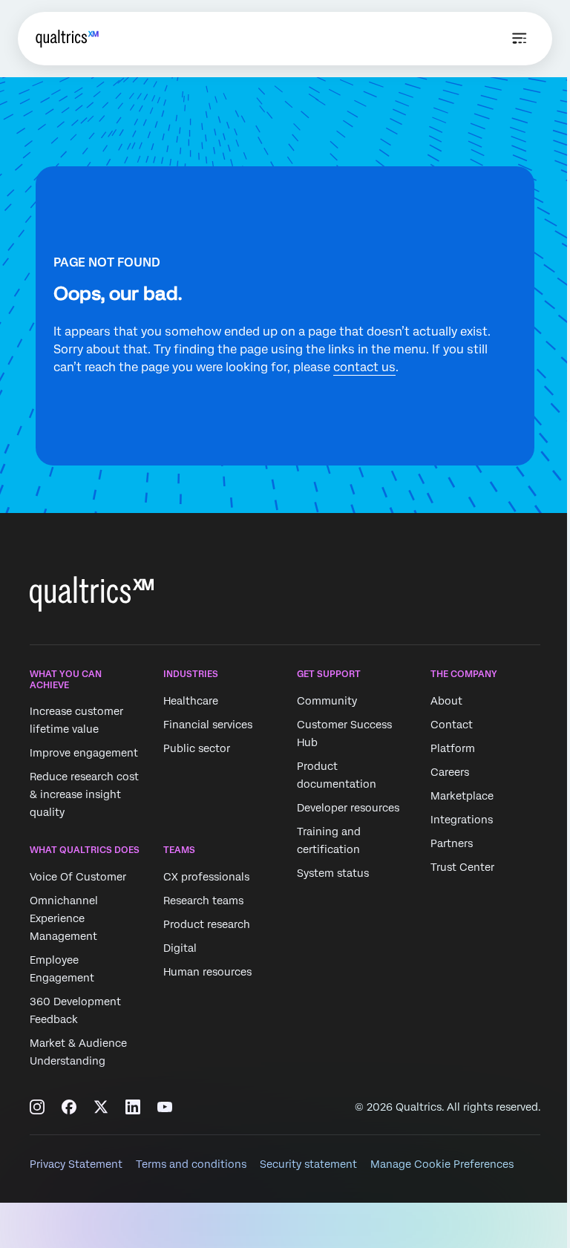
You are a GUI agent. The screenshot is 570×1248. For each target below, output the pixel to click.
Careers (449, 772)
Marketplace (462, 796)
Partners (451, 843)
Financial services (207, 725)
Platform (452, 748)
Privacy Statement (76, 1164)
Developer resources (348, 808)
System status (333, 873)
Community (327, 701)
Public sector (196, 748)
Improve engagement (84, 753)
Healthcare (190, 701)
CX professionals (206, 877)
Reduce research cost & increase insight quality (84, 794)
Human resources (207, 972)
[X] (101, 1107)
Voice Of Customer (78, 877)
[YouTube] (164, 1107)
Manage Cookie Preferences (442, 1164)
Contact (451, 725)
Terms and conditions (191, 1164)
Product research (206, 924)
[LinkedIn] (132, 1107)
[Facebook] (69, 1107)
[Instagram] (37, 1107)
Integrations (461, 820)
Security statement (308, 1164)
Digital (180, 948)
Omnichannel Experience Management (64, 918)
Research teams (203, 900)
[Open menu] (519, 38)
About (446, 701)
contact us (364, 367)
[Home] (67, 39)
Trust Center (462, 867)
